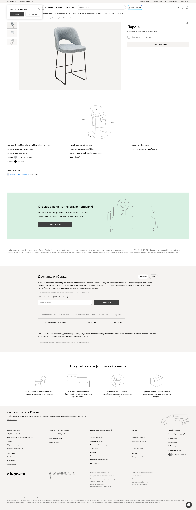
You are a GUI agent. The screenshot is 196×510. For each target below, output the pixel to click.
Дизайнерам (11, 460)
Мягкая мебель (137, 434)
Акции (50, 7)
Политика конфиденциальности (142, 472)
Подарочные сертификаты (99, 459)
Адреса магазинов (96, 437)
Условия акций (137, 476)
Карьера (93, 452)
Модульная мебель (138, 445)
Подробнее (12, 419)
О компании (94, 434)
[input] (101, 7)
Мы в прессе (94, 463)
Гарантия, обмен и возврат (99, 445)
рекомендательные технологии (48, 497)
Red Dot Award (173, 442)
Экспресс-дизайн (138, 457)
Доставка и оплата (96, 441)
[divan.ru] (16, 474)
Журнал (59, 7)
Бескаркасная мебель (139, 441)
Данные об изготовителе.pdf (20, 174)
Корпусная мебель (138, 437)
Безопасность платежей (140, 479)
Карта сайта (94, 456)
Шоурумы (70, 7)
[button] (178, 7)
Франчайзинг (11, 464)
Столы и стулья (137, 448)
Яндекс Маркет (173, 434)
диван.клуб (94, 448)
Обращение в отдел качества (17, 445)
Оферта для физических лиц (100, 472)
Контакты (10, 441)
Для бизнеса (11, 457)
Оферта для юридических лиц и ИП (102, 476)
